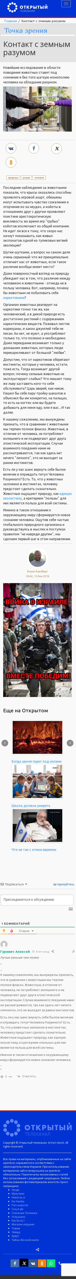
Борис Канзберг (37, 571)
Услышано (18, 1217)
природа (13, 177)
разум (26, 177)
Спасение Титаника (24, 1213)
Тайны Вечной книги (25, 1240)
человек (39, 177)
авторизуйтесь (63, 884)
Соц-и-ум (17, 1209)
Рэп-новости (20, 1205)
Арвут (15, 1236)
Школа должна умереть (31, 805)
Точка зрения (25, 30)
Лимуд (16, 1232)
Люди (15, 1190)
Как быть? (18, 1220)
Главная (10, 21)
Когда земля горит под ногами (36, 761)
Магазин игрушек (23, 1224)
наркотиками (13, 298)
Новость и (18, 1197)
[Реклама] (37, 640)
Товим (16, 1228)
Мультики (18, 1193)
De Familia (18, 1201)
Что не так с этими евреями (34, 849)
